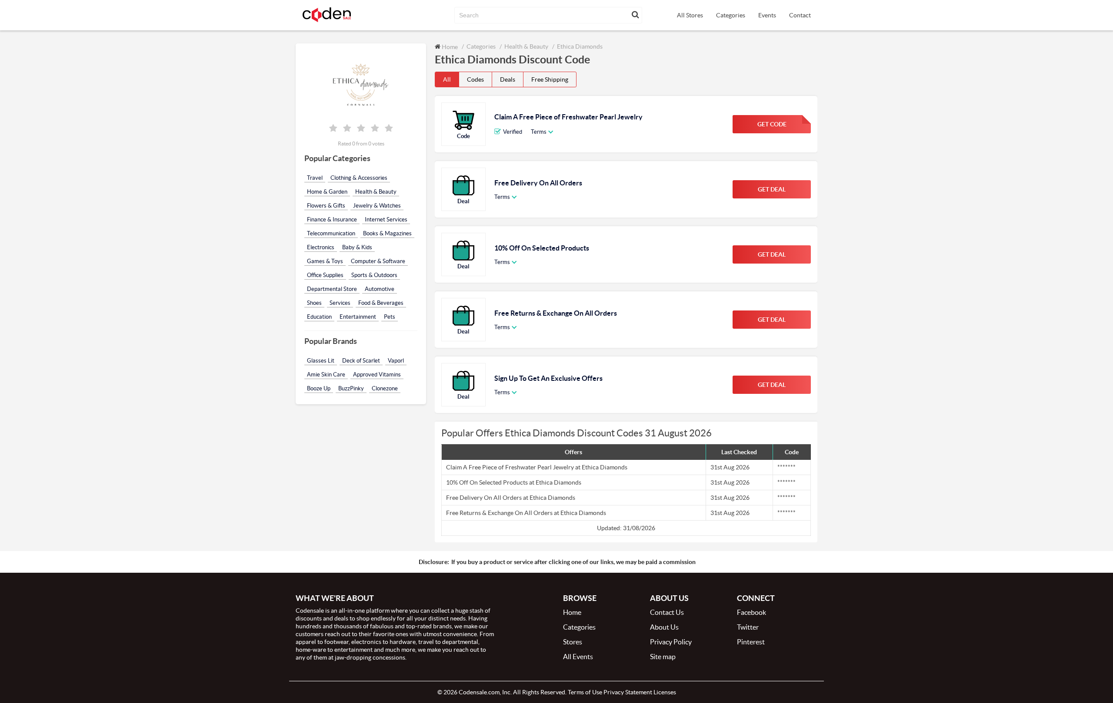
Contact (800, 15)
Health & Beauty (376, 191)
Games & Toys (325, 261)
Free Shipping (549, 79)
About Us (664, 627)
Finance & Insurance (332, 219)
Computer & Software (378, 261)
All (447, 79)
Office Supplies (325, 275)
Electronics (320, 247)
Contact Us (667, 612)
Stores (572, 641)
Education (319, 317)
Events (767, 15)
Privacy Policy (671, 641)
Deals (507, 79)
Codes (475, 79)
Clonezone (385, 388)
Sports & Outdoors (374, 275)
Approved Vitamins (377, 374)
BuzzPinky (351, 388)
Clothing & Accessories (358, 178)
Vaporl (396, 360)
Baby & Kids (357, 247)
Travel (315, 178)
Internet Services (386, 219)
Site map (663, 656)
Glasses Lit (320, 360)
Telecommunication (331, 233)
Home (449, 46)
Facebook (751, 612)
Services (340, 303)
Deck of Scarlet (361, 360)
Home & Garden (327, 191)
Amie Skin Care (326, 374)
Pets (389, 317)
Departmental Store (332, 289)
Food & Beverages (380, 303)
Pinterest (751, 641)
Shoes (314, 303)
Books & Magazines (387, 233)
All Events (578, 656)
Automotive (379, 289)
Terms (539, 132)
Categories (730, 15)
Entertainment (358, 317)
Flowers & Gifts (326, 205)
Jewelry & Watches (377, 205)
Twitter (748, 627)
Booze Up (318, 388)
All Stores (690, 15)
